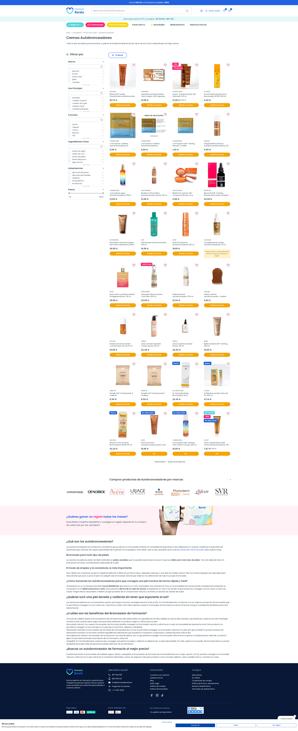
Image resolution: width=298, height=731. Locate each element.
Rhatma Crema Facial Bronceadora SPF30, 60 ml (121, 444)
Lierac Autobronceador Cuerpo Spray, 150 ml (151, 345)
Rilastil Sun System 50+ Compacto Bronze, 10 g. (183, 194)
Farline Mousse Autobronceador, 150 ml (183, 295)
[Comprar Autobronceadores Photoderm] (180, 491)
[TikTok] (162, 695)
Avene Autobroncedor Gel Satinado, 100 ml (184, 95)
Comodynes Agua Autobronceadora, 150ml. (120, 194)
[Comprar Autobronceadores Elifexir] (201, 492)
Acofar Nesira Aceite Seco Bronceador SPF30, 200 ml (215, 95)
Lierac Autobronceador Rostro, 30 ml (183, 345)
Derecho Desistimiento (201, 686)
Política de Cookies (158, 686)
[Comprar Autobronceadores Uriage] (138, 491)
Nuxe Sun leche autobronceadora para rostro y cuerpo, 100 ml (154, 444)
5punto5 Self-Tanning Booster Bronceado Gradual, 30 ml (216, 194)
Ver (154, 453)
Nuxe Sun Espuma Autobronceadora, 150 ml (183, 243)
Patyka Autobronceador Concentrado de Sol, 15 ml (121, 345)
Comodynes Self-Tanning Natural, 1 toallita (184, 145)
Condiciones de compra (202, 680)
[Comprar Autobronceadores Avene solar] (117, 491)
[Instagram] (157, 695)
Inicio (68, 33)
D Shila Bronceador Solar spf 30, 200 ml (216, 394)
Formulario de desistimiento (203, 689)
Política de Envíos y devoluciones (205, 683)
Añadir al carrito (123, 105)
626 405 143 (117, 678)
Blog (152, 680)
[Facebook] (151, 695)
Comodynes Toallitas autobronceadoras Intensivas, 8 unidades (150, 145)
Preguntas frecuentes (121, 686)
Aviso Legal (154, 683)
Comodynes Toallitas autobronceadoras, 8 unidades (119, 145)
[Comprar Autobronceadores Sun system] (159, 491)
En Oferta (196, 678)
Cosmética (77, 33)
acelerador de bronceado (192, 549)
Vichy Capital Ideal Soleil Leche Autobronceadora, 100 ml (216, 444)
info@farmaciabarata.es (122, 682)
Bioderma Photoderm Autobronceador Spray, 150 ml (154, 194)
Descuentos (197, 675)
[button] (229, 10)
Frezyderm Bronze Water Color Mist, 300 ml (152, 295)
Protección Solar (90, 33)
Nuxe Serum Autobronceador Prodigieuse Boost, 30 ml (122, 295)
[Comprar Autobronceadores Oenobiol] (96, 492)
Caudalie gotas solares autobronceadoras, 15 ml (215, 243)
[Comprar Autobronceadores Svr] (222, 491)
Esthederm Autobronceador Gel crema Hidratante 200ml (122, 243)
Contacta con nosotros (159, 675)
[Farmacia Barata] (75, 10)
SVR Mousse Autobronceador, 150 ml (154, 243)
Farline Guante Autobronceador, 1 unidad (215, 295)
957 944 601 (117, 675)
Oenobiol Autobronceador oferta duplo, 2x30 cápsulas (153, 95)
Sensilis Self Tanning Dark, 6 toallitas (121, 394)
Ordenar (119, 55)
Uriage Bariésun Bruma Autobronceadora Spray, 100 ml (216, 145)
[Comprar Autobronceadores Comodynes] (75, 491)
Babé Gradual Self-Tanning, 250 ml (216, 345)
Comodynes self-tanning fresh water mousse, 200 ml (184, 444)
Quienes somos (156, 678)
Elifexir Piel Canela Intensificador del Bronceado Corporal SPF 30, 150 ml (122, 95)
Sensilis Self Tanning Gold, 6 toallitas (153, 394)
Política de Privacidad (159, 689)
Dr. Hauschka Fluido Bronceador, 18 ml (181, 394)
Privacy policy (167, 722)
